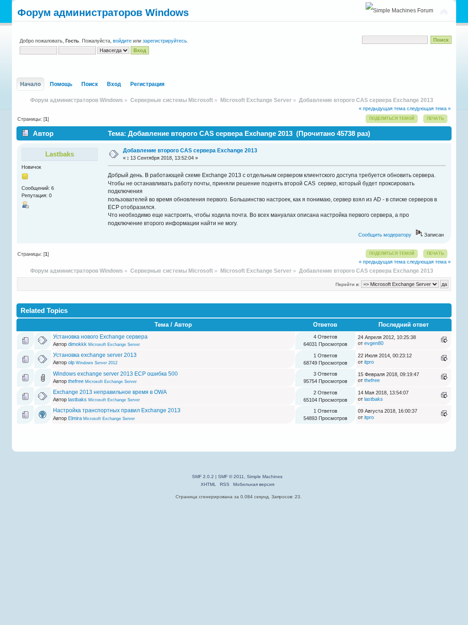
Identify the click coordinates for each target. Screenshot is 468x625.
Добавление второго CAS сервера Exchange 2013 (190, 150)
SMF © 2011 (231, 476)
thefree (76, 381)
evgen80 (373, 343)
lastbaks (59, 154)
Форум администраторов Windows (103, 12)
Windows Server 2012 (96, 363)
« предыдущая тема (382, 108)
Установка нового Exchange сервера (100, 337)
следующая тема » (429, 108)
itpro (369, 362)
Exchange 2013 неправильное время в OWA (110, 392)
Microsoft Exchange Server (114, 344)
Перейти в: (347, 284)
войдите (122, 40)
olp (71, 362)
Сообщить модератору (384, 234)
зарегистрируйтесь (165, 40)
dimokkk (77, 344)
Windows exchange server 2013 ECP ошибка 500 (115, 374)
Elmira (75, 418)
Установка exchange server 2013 (95, 355)
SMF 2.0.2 (203, 476)
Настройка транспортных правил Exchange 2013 (117, 410)
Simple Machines (264, 476)
